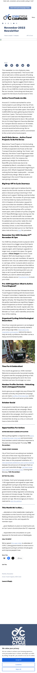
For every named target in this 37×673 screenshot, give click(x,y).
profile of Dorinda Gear (20, 396)
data (19, 230)
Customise (18, 664)
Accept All (18, 660)
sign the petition (16, 501)
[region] (18, 659)
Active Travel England (8, 576)
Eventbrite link (24, 277)
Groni (19, 576)
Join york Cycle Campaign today (20, 7)
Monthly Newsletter (7, 574)
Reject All (18, 669)
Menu (33, 17)
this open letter (16, 543)
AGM (16, 576)
